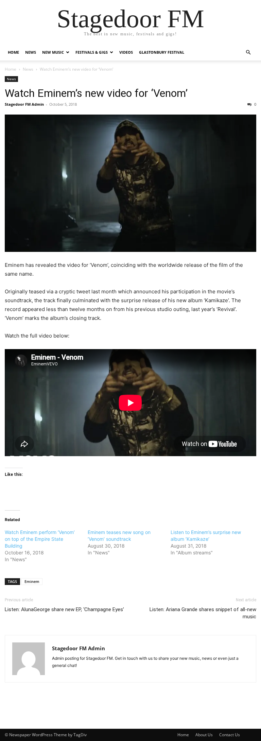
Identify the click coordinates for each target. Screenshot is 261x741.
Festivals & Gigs (91, 52)
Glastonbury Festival (161, 52)
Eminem (31, 581)
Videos (126, 52)
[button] (248, 52)
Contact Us (229, 735)
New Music (53, 52)
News (30, 52)
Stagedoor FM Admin (24, 104)
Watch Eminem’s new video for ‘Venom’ (96, 93)
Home (13, 52)
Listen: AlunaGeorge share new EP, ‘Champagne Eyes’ (64, 609)
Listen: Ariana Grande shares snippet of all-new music (203, 613)
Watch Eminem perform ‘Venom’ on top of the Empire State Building (40, 539)
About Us (204, 735)
